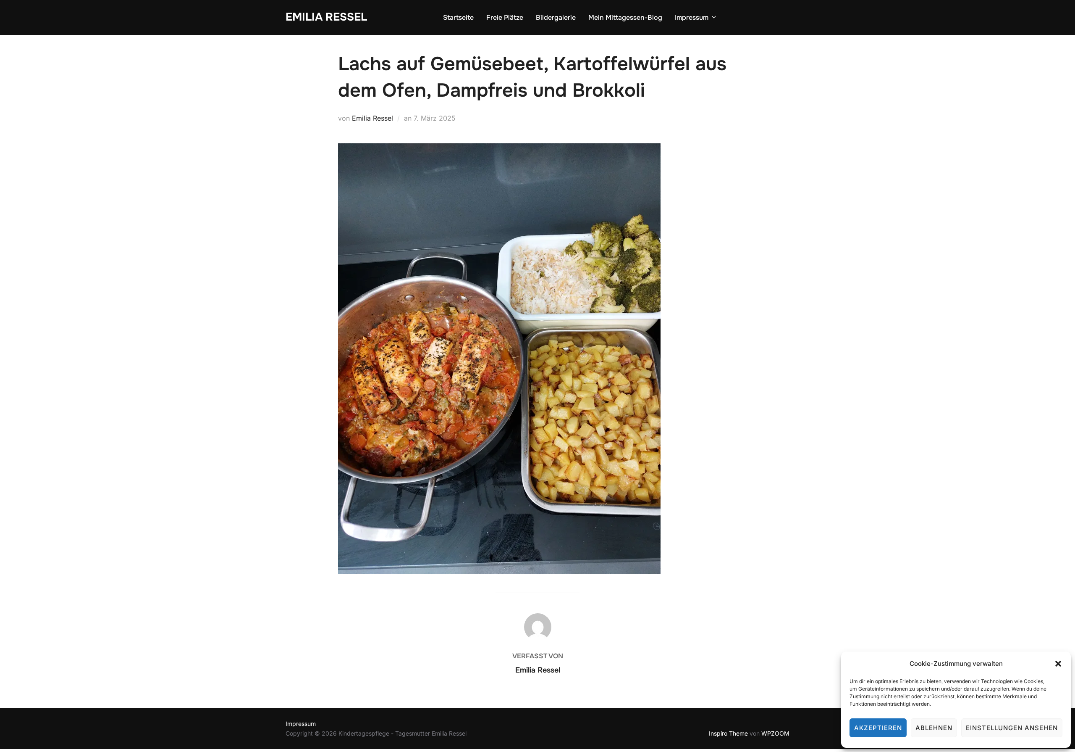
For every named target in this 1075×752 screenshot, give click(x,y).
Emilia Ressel (326, 17)
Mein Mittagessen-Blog (625, 17)
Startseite (458, 17)
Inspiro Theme (728, 733)
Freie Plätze (504, 17)
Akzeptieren (878, 728)
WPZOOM (775, 733)
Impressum (691, 17)
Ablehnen (933, 728)
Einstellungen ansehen (1012, 728)
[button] (1058, 664)
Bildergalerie (556, 17)
